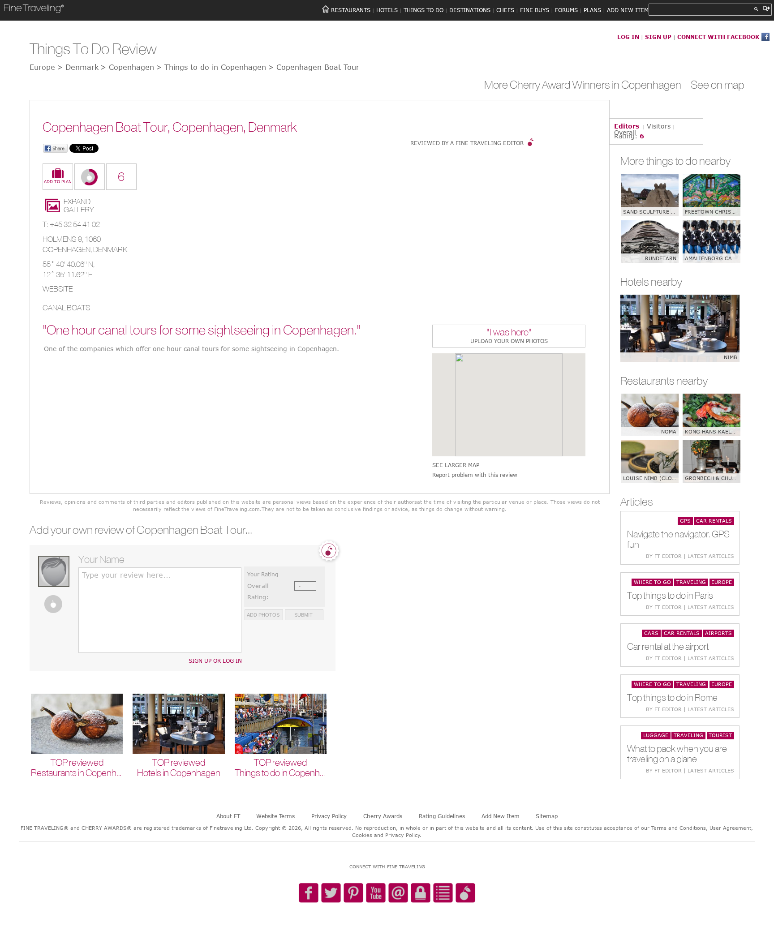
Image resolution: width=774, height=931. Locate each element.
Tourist (720, 735)
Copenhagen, (68, 249)
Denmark (110, 249)
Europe (721, 582)
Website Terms (275, 816)
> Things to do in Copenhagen (211, 67)
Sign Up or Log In (215, 660)
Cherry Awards (382, 816)
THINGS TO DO (423, 10)
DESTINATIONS (469, 10)
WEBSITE (58, 288)
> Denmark (78, 67)
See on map (717, 84)
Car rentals (714, 520)
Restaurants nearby (664, 380)
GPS (685, 520)
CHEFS (505, 10)
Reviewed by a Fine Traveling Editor (467, 143)
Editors (626, 126)
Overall (625, 132)
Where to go (652, 582)
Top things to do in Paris (670, 595)
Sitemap (547, 816)
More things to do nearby (675, 160)
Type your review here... (126, 575)
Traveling (691, 582)
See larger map (455, 465)
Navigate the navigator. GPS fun (678, 539)
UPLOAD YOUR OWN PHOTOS (509, 341)
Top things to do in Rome (672, 697)
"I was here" (509, 333)
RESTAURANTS (350, 10)
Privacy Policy (329, 816)
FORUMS (566, 10)
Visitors (659, 126)
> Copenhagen (127, 67)
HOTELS (387, 10)
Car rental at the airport (668, 646)
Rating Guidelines (442, 816)
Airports (718, 633)
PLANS (592, 10)
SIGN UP (658, 37)
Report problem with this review (474, 475)
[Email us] (398, 893)
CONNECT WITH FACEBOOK (718, 37)
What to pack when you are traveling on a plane (677, 753)
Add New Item (501, 816)
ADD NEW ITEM (628, 10)
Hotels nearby (651, 281)
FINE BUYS (534, 10)
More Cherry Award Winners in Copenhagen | (587, 84)
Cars (651, 633)
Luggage (655, 735)
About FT (228, 816)
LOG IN (628, 37)
